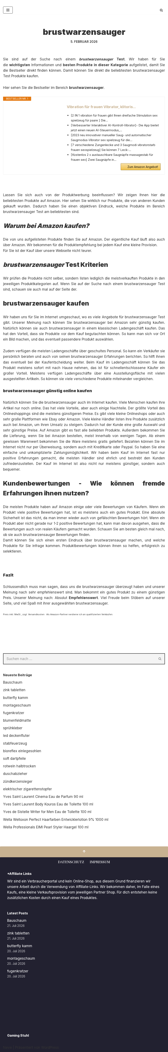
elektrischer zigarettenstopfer (27, 789)
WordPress (50, 1047)
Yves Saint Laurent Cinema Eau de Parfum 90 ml (43, 797)
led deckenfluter (16, 736)
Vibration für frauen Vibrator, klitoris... (101, 107)
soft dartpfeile (14, 758)
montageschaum (17, 705)
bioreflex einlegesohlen (22, 751)
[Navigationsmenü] (8, 10)
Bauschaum (12, 682)
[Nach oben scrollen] (84, 851)
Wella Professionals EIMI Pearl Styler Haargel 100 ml (46, 827)
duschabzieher (15, 774)
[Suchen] (161, 10)
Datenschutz (71, 861)
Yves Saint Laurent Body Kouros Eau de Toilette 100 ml (48, 804)
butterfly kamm (15, 698)
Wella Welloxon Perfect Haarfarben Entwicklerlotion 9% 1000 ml (55, 820)
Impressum (100, 861)
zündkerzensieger (17, 781)
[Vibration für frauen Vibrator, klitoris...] (33, 119)
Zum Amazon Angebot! (142, 167)
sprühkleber (12, 728)
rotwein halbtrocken (19, 766)
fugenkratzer (13, 713)
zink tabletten (14, 690)
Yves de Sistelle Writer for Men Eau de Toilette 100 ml (47, 812)
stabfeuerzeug (15, 743)
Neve (7, 1047)
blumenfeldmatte (17, 720)
